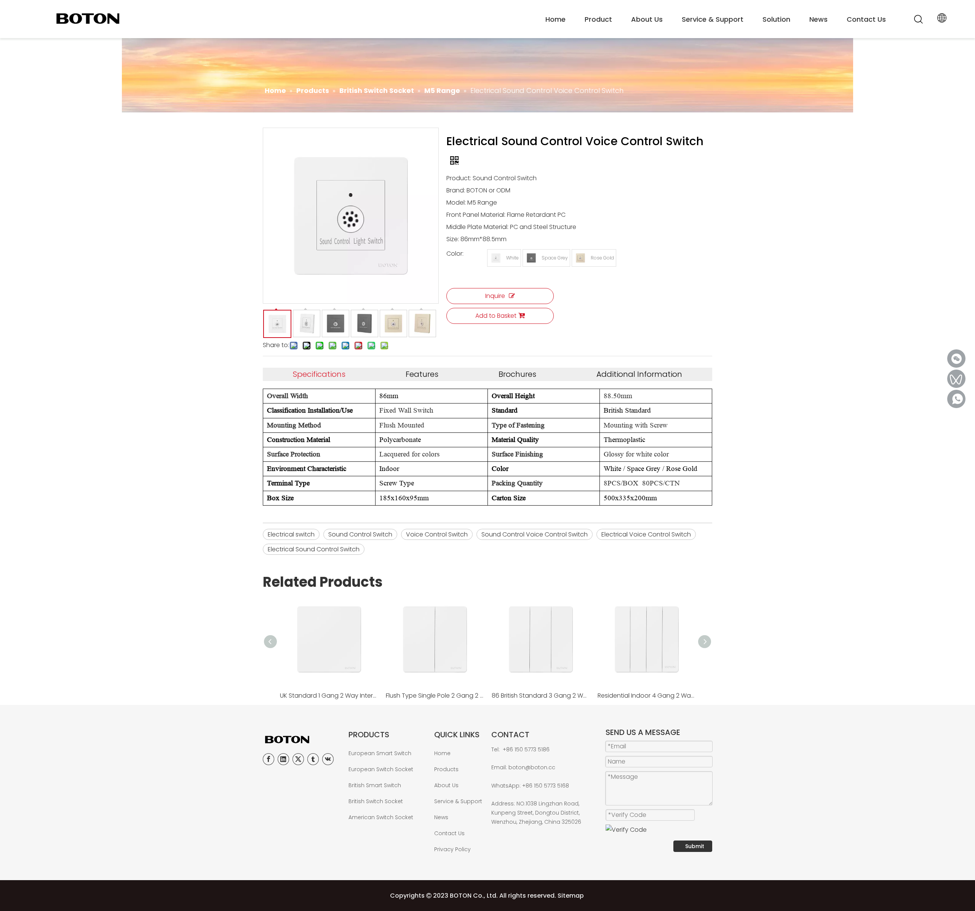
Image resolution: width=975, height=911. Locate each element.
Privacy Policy (452, 849)
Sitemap (571, 895)
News (818, 19)
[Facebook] (268, 759)
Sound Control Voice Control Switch (534, 534)
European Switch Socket (380, 769)
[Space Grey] (531, 258)
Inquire (495, 295)
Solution (776, 19)
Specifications (319, 374)
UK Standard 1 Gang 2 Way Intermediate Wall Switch (329, 695)
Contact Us (866, 19)
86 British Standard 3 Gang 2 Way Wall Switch (541, 695)
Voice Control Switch (437, 534)
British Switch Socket (375, 801)
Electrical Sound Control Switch (314, 549)
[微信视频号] (956, 379)
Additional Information (639, 374)
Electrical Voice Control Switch (646, 534)
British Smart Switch (374, 785)
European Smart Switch (379, 753)
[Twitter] (298, 759)
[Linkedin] (283, 759)
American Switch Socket (380, 817)
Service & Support (712, 19)
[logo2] (302, 739)
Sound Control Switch (360, 534)
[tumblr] (313, 759)
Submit (694, 846)
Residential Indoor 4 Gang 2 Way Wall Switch (647, 695)
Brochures (517, 374)
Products (446, 769)
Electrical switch (291, 534)
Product (598, 19)
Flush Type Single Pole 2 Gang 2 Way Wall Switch (435, 695)
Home (555, 19)
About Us (647, 19)
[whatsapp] (956, 399)
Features (422, 374)
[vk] (328, 759)
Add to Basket (495, 315)
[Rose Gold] (580, 258)
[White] (495, 258)
